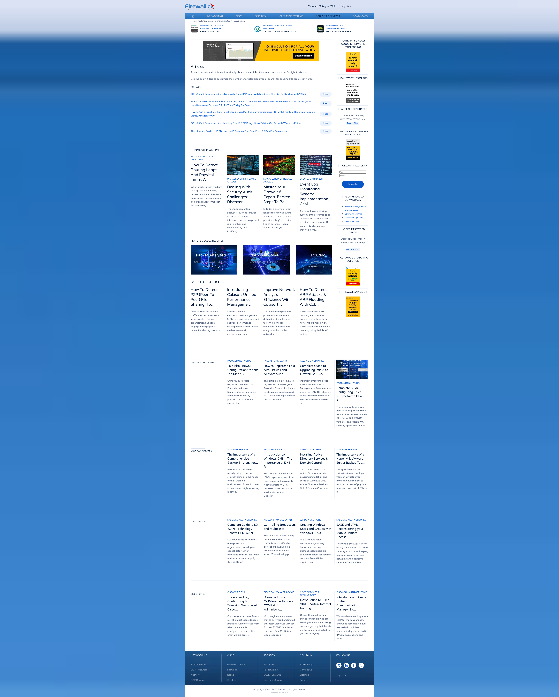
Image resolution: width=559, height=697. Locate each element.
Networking (199, 655)
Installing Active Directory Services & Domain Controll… (314, 459)
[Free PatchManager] (352, 276)
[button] (345, 676)
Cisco (230, 655)
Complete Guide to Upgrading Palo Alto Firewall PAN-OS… (314, 370)
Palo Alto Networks (203, 362)
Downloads (360, 16)
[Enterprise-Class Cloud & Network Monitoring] (352, 62)
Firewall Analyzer (352, 221)
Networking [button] (215, 16)
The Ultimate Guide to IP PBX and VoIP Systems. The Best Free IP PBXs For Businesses (239, 131)
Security (269, 655)
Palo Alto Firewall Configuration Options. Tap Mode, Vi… (243, 370)
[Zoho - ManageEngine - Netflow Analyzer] (261, 51)
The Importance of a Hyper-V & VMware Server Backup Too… (350, 459)
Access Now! (353, 123)
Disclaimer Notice (279, 692)
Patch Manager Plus (354, 218)
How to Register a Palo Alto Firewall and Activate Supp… (279, 370)
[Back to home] (199, 6)
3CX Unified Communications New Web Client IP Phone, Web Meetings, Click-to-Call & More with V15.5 (248, 94)
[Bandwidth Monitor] (352, 93)
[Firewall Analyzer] (352, 307)
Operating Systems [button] (291, 16)
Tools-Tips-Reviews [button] (328, 16)
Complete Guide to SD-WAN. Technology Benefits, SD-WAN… (243, 529)
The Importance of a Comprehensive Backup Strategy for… (242, 459)
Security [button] (260, 16)
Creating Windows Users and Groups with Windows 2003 (315, 529)
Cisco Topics (198, 594)
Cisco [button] (239, 16)
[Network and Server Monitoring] (353, 149)
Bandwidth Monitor (353, 214)
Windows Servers (201, 451)
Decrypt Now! (353, 249)
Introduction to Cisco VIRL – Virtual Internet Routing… (315, 604)
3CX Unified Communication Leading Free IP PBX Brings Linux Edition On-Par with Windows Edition (246, 123)
